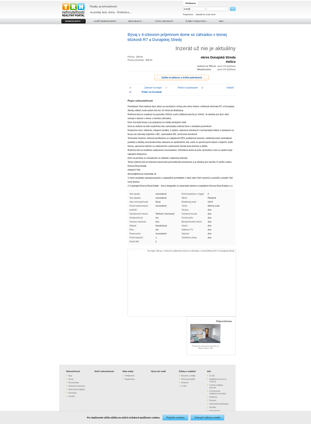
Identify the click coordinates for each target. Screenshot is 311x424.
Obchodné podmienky (219, 404)
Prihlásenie (129, 376)
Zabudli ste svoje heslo (206, 14)
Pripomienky (214, 411)
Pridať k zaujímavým (188, 87)
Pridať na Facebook (152, 92)
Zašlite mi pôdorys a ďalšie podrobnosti (181, 77)
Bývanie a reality (188, 376)
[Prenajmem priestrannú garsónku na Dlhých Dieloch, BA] (205, 342)
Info (209, 371)
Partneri (212, 400)
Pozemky (72, 393)
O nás (183, 386)
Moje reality (128, 371)
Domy (71, 379)
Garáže (71, 396)
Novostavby (73, 382)
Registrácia (188, 14)
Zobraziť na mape (153, 87)
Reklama (213, 397)
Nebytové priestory (76, 386)
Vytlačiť (230, 87)
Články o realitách (187, 371)
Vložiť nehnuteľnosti (104, 371)
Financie (184, 382)
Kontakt (212, 407)
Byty (70, 376)
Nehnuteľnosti (73, 371)
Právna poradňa (188, 379)
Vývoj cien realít (158, 371)
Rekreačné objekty (76, 389)
